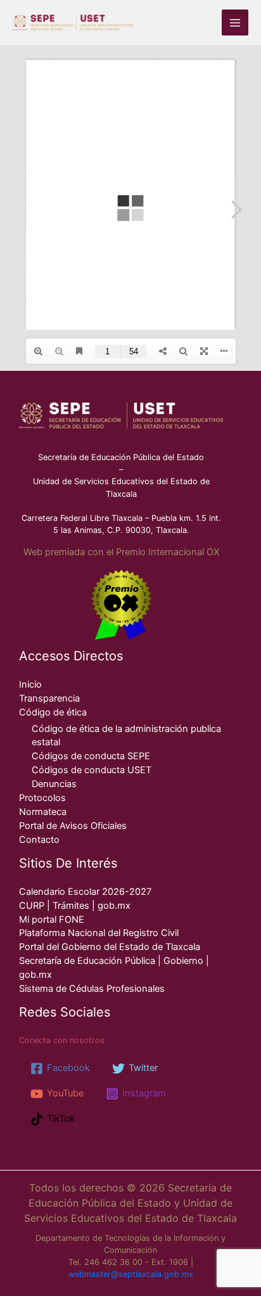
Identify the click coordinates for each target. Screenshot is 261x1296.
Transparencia (49, 698)
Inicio (30, 684)
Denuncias (54, 784)
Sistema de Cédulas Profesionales (92, 988)
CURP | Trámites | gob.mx (74, 905)
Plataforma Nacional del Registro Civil (99, 933)
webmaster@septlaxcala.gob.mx (130, 1274)
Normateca (43, 812)
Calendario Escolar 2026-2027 (85, 891)
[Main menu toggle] (235, 23)
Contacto (39, 839)
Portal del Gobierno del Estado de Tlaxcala (109, 947)
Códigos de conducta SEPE (91, 756)
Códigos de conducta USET (91, 770)
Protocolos (42, 798)
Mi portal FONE (51, 919)
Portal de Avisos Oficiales (73, 825)
